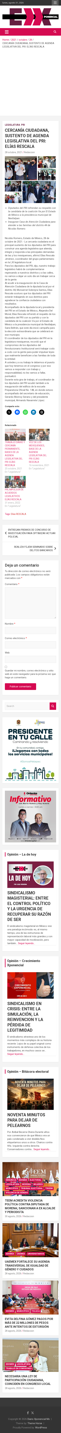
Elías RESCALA (18, 514)
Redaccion (29, 152)
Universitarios (36, 1254)
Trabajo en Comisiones (19, 1368)
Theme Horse (34, 1423)
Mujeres (38, 1184)
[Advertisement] (30, 81)
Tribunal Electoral (32, 1188)
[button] (21, 168)
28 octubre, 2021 (13, 152)
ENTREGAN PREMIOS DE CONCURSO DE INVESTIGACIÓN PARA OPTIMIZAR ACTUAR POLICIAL (31, 533)
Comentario (12, 584)
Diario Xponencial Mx (38, 1419)
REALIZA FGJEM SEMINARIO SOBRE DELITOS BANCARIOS (33, 548)
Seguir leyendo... (26, 943)
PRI (23, 125)
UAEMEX (21, 1254)
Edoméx (23, 1180)
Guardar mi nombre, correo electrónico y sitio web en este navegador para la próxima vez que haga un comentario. (30, 674)
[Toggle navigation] (6, 32)
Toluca (36, 1311)
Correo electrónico (16, 638)
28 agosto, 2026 (13, 1273)
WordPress (41, 1427)
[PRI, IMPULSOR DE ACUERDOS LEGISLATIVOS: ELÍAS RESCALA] (15, 482)
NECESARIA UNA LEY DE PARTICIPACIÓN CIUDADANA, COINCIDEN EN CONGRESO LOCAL (28, 1380)
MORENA (26, 1184)
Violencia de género (17, 1193)
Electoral (35, 1180)
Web (7, 652)
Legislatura (12, 125)
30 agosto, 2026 (13, 1216)
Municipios (12, 1188)
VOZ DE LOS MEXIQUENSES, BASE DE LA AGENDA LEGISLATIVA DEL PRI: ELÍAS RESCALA (38, 452)
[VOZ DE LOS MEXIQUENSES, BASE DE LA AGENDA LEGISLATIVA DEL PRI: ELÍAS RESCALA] (39, 435)
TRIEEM (49, 1188)
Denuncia (11, 1180)
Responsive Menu (55, 3)
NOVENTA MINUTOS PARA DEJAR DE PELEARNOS (26, 1120)
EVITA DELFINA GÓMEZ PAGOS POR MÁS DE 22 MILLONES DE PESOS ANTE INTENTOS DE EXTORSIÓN (29, 1322)
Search (53, 706)
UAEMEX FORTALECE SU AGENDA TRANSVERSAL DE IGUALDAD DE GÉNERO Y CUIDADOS (27, 1265)
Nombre (10, 623)
